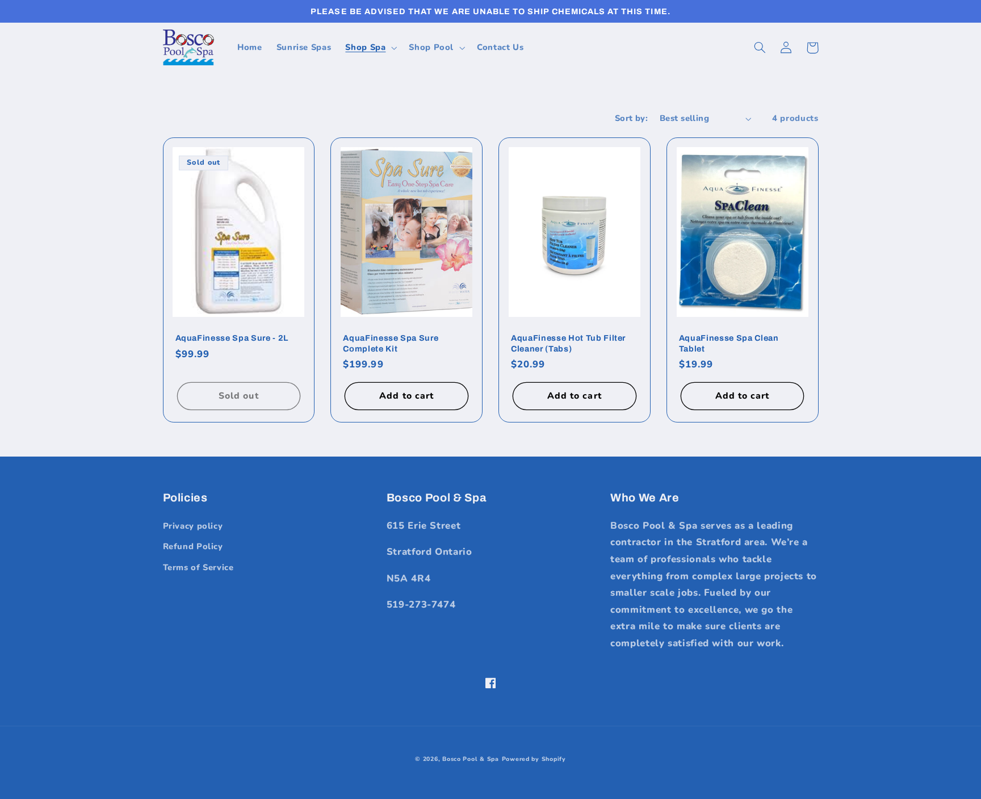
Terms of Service (198, 567)
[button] (370, 47)
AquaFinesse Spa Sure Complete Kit (390, 343)
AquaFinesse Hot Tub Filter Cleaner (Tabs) (568, 343)
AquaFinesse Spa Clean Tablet (729, 343)
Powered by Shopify (534, 759)
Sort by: (631, 118)
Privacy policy (193, 526)
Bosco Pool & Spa (470, 759)
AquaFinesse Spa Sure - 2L (232, 337)
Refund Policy (193, 546)
